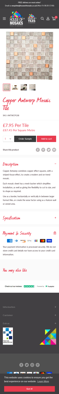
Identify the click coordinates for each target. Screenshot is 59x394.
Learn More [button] (43, 381)
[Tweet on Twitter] (49, 150)
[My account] (48, 18)
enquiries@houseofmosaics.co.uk (24, 6)
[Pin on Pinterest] (43, 150)
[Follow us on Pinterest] (38, 365)
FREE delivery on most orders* (29, 2)
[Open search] (42, 18)
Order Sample (25, 138)
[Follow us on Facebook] (21, 365)
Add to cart (46, 138)
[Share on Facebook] (38, 150)
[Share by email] (54, 150)
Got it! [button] (29, 389)
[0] (54, 18)
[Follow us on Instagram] (32, 365)
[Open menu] (4, 18)
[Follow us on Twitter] (27, 365)
